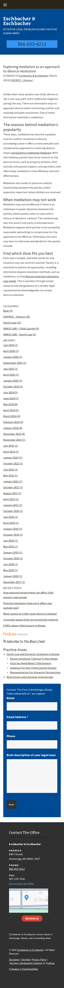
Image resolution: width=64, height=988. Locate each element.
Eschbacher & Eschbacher (33, 75)
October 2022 (11, 463)
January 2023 (10, 457)
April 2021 (9, 499)
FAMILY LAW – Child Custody (19, 328)
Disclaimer (14, 959)
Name (11, 698)
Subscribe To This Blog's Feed (25, 641)
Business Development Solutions (26, 963)
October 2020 (11, 511)
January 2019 (10, 552)
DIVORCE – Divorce (14, 316)
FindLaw (50, 963)
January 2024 (10, 428)
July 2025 (8, 368)
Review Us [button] (32, 918)
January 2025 (10, 380)
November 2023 (12, 439)
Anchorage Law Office (21, 883)
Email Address (17, 717)
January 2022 (10, 481)
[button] (31, 4)
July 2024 (8, 392)
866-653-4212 (32, 44)
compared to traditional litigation (31, 152)
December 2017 (12, 582)
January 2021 (10, 505)
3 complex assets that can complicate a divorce (30, 619)
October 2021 (11, 487)
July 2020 (8, 517)
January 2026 (10, 357)
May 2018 (8, 570)
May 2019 (8, 546)
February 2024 (11, 422)
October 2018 (11, 558)
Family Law (9, 322)
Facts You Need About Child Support (30, 663)
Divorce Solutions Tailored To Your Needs (34, 658)
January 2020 (10, 528)
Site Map (25, 959)
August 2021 (10, 493)
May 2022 (8, 475)
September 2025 (12, 363)
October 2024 (11, 386)
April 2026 (9, 351)
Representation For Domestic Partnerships (35, 672)
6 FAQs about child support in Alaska (24, 625)
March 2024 (9, 416)
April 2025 (9, 374)
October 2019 (11, 534)
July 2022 (8, 469)
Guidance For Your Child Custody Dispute (33, 667)
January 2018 (10, 576)
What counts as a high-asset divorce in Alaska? (30, 613)
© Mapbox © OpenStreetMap (23, 969)
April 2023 (9, 451)
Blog (6, 310)
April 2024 (9, 410)
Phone (11, 736)
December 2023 (12, 434)
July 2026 (8, 345)
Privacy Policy (39, 959)
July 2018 (8, 564)
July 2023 (8, 445)
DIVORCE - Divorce (21, 80)
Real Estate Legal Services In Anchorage (30, 677)
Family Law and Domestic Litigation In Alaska (33, 654)
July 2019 (8, 540)
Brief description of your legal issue (31, 755)
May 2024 (8, 404)
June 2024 (9, 398)
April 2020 (9, 523)
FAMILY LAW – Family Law (17, 334)
